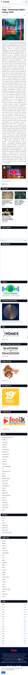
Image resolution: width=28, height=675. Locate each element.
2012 (14, 609)
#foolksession (5, 442)
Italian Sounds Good (6, 471)
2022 (14, 633)
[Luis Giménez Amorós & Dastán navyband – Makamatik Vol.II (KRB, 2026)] (7, 195)
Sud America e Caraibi (6, 532)
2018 (14, 624)
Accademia (4, 444)
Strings (3, 497)
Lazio (3, 557)
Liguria (3, 560)
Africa (3, 518)
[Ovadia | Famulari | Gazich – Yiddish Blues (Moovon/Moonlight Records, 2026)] (20, 195)
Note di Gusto (5, 483)
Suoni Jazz (4, 500)
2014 (14, 614)
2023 (14, 636)
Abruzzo (4, 540)
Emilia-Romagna (5, 552)
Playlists (4, 488)
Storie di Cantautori (6, 495)
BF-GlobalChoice (5, 449)
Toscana (4, 586)
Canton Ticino (5, 550)
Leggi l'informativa (10, 669)
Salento (3, 579)
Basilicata (4, 543)
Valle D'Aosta (4, 594)
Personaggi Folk (5, 485)
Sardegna (4, 582)
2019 (14, 626)
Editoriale (4, 461)
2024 (14, 638)
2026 (14, 643)
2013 (14, 611)
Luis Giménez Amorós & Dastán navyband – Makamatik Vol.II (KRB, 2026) (7, 202)
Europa (9, 7)
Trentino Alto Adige (6, 589)
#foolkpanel (4, 439)
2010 (14, 604)
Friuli (3, 555)
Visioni (3, 509)
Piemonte (4, 572)
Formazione (4, 463)
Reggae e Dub (5, 492)
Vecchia (25, 240)
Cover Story (4, 459)
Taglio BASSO (5, 502)
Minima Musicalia (5, 478)
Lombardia (4, 562)
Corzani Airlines (5, 456)
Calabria (4, 545)
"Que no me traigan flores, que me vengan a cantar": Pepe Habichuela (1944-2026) (7, 219)
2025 (14, 640)
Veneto (3, 596)
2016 (14, 619)
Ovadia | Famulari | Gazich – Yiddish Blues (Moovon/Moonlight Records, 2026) (20, 202)
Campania (4, 548)
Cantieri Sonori (5, 451)
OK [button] (3, 672)
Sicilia (3, 584)
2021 (14, 631)
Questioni (4, 490)
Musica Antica (5, 480)
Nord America (5, 527)
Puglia (3, 574)
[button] (1, 2)
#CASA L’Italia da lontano (7, 437)
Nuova (2, 240)
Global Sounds (5, 525)
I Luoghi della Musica (6, 466)
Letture (3, 473)
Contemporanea (5, 454)
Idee (3, 468)
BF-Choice (4, 447)
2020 (14, 628)
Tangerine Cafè (5, 505)
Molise (3, 567)
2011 (14, 607)
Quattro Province (5, 577)
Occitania (4, 569)
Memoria (4, 476)
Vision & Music (5, 507)
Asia (3, 520)
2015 (14, 616)
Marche (3, 565)
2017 (14, 621)
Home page (4, 7)
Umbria (3, 591)
